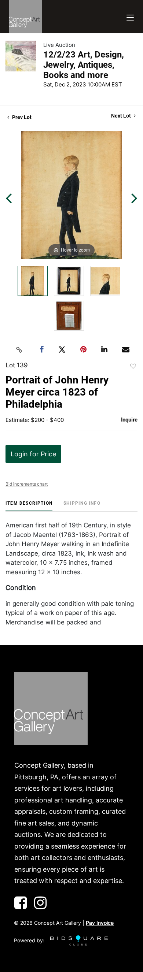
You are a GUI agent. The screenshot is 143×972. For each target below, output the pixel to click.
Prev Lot (21, 117)
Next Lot (121, 116)
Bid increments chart (27, 484)
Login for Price (33, 454)
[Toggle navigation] (130, 16)
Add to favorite (133, 366)
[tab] (29, 506)
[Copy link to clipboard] (19, 349)
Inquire (129, 419)
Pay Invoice (100, 923)
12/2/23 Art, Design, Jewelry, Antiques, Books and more (83, 64)
